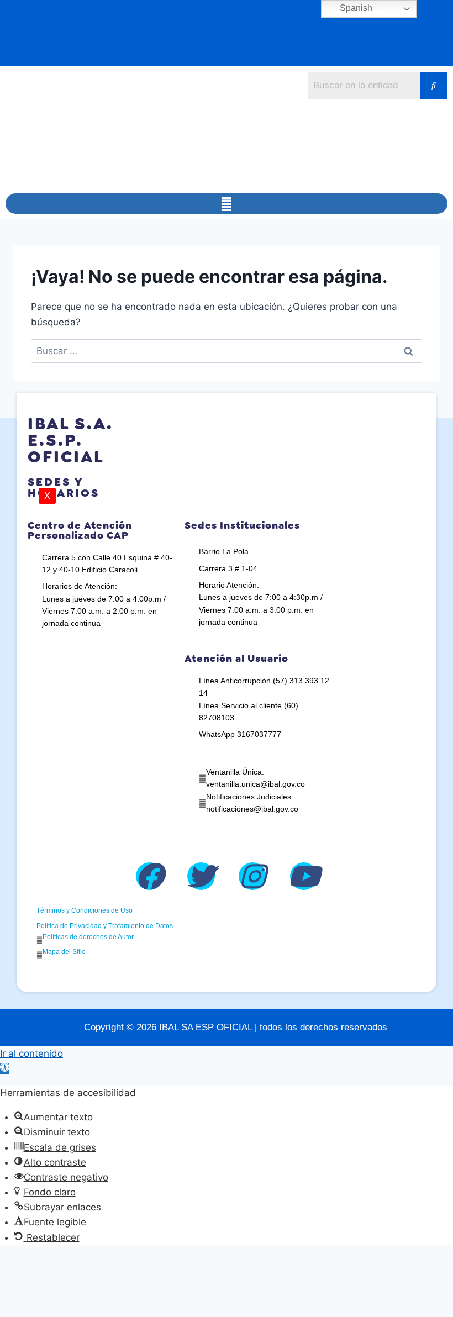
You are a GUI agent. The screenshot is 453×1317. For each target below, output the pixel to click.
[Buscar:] (226, 350)
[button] (226, 203)
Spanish (355, 8)
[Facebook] (150, 876)
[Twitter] (201, 876)
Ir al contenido (31, 1053)
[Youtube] (304, 876)
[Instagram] (252, 876)
